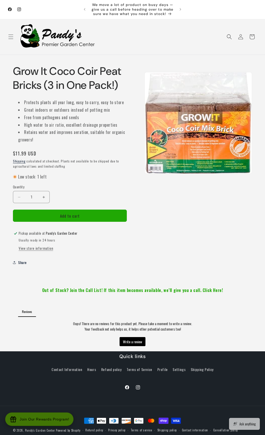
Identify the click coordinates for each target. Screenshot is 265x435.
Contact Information (66, 369)
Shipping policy (167, 430)
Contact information (195, 430)
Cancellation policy (225, 430)
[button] (11, 36)
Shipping (19, 161)
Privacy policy (117, 430)
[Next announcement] (180, 9)
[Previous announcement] (84, 9)
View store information (36, 248)
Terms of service (141, 430)
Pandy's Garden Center (40, 430)
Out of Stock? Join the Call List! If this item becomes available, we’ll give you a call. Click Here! (132, 290)
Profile (162, 369)
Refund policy (111, 369)
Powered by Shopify (68, 430)
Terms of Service (139, 369)
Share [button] (22, 262)
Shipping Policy (202, 369)
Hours (91, 369)
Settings (179, 369)
